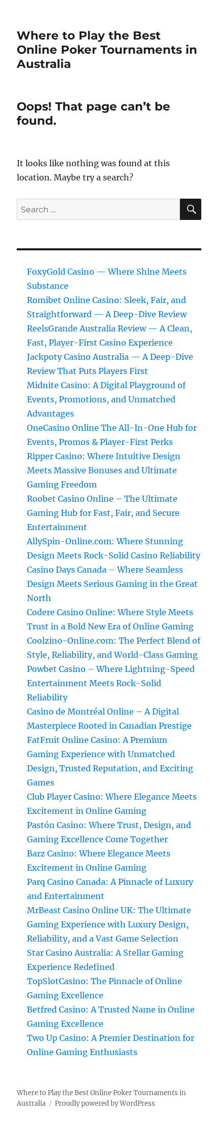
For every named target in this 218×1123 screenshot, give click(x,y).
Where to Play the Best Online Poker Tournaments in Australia (107, 49)
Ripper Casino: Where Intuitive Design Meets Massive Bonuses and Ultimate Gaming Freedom (103, 470)
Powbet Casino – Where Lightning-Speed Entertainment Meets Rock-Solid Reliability (111, 683)
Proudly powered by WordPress (105, 1103)
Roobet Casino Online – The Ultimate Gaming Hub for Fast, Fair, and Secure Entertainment (103, 513)
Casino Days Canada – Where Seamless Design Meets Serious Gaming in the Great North (112, 584)
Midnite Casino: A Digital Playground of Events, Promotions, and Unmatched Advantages (106, 399)
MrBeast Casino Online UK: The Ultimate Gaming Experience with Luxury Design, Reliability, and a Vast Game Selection (109, 924)
